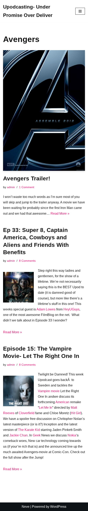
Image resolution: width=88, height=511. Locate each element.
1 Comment (26, 187)
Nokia (72, 435)
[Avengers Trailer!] (44, 110)
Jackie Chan (18, 435)
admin (11, 187)
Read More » (60, 213)
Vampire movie (49, 391)
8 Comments (27, 260)
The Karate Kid (29, 430)
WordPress (58, 506)
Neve (25, 506)
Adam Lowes (45, 309)
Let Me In (45, 407)
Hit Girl (76, 413)
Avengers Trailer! (26, 178)
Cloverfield (26, 413)
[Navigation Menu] (80, 11)
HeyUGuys (71, 309)
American (62, 402)
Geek (37, 435)
